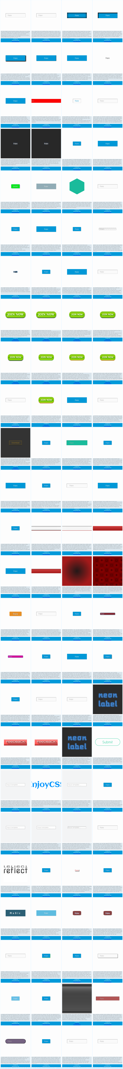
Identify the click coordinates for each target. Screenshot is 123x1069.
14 (25, 1067)
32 (66, 1067)
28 (57, 1067)
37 (78, 1067)
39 (82, 1067)
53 (114, 1067)
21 (41, 1067)
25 (50, 1067)
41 (87, 1067)
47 (100, 1067)
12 (21, 1067)
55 (119, 1067)
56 (121, 1067)
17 (32, 1067)
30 (62, 1067)
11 (18, 1067)
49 (105, 1067)
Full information (15, 41)
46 (98, 1067)
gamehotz (15, 467)
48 (103, 1067)
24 (48, 1067)
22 (43, 1067)
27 (55, 1067)
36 (75, 1067)
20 (39, 1067)
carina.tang (15, 339)
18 (34, 1067)
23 (46, 1067)
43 (91, 1067)
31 (64, 1067)
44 (94, 1067)
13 (23, 1067)
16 (30, 1067)
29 (59, 1067)
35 (73, 1067)
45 (96, 1067)
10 (16, 1067)
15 (28, 1067)
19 (37, 1067)
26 (53, 1067)
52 (112, 1067)
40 (84, 1067)
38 (80, 1067)
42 (89, 1067)
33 (69, 1067)
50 (107, 1067)
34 (71, 1067)
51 (110, 1067)
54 (116, 1067)
